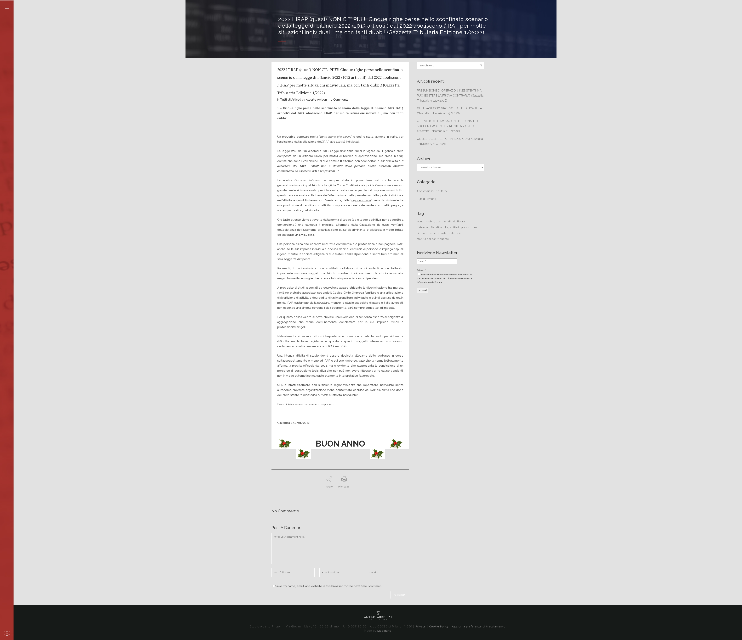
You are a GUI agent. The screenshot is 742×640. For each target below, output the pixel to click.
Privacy (420, 626)
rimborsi (422, 233)
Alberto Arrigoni (316, 99)
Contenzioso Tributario (432, 191)
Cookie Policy (438, 626)
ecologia (446, 227)
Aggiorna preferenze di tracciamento (478, 626)
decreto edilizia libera (450, 221)
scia (458, 233)
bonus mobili (425, 221)
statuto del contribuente (433, 238)
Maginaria (384, 630)
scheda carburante (442, 233)
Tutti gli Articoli (290, 99)
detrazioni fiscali (428, 227)
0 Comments (339, 99)
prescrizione (469, 227)
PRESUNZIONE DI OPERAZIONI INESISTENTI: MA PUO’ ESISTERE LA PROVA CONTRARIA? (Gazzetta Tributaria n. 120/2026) (450, 95)
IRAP (456, 227)
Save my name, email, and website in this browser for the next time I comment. (329, 586)
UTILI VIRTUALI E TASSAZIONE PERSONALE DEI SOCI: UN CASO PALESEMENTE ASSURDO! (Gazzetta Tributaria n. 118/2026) (448, 126)
